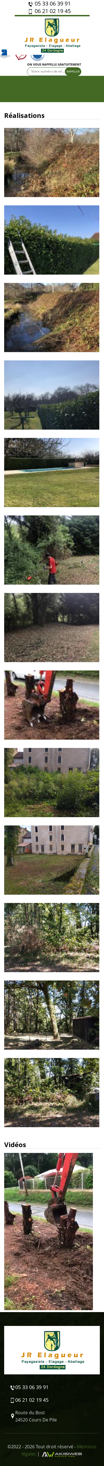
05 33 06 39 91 (52, 3)
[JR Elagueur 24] (52, 35)
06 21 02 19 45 (52, 11)
